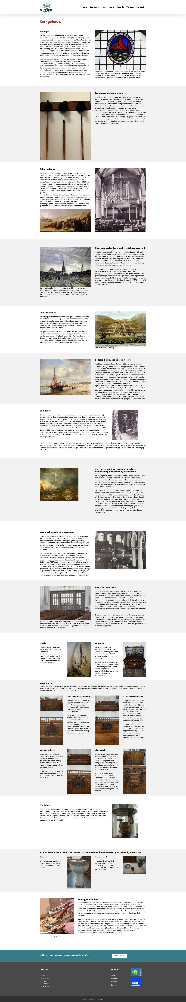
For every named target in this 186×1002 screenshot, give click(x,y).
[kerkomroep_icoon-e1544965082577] (136, 968)
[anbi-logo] (136, 979)
